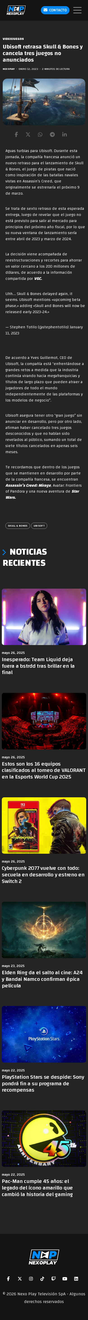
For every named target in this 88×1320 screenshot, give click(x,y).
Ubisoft (39, 525)
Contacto (58, 10)
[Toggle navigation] (77, 10)
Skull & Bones (18, 525)
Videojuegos (13, 39)
